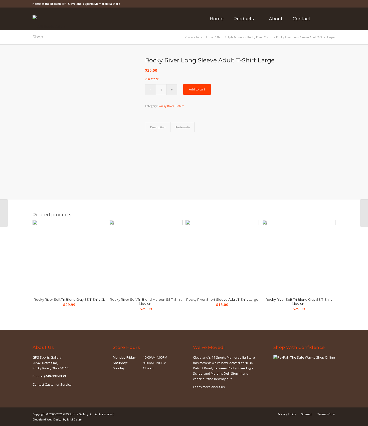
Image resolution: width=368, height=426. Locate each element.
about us (218, 387)
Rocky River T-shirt (171, 106)
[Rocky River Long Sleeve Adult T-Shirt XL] (364, 213)
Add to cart (197, 89)
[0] (333, 19)
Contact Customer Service (52, 384)
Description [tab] (157, 127)
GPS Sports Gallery (75, 414)
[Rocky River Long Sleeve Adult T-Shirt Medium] (4, 213)
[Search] (322, 19)
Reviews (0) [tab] (182, 127)
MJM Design (75, 419)
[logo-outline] (49, 26)
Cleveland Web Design (47, 419)
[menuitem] (217, 19)
